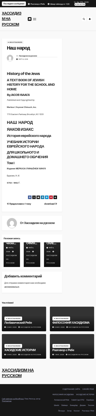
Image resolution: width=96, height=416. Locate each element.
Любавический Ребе (11, 243)
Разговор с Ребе (63, 350)
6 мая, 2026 (12, 327)
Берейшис (90, 400)
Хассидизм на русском (28, 56)
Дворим (83, 405)
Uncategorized (15, 42)
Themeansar (7, 401)
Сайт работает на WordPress (13, 399)
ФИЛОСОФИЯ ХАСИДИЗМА (31, 244)
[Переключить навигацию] (35, 19)
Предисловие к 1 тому (20, 203)
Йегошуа (61, 411)
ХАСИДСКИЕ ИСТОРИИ (51, 244)
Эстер (69, 411)
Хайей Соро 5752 (77, 400)
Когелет (77, 411)
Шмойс (56, 405)
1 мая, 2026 (60, 354)
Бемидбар (74, 405)
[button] (83, 19)
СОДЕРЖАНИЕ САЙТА (71, 389)
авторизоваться (11, 286)
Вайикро (65, 405)
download (49, 203)
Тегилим (91, 405)
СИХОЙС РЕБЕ (88, 389)
